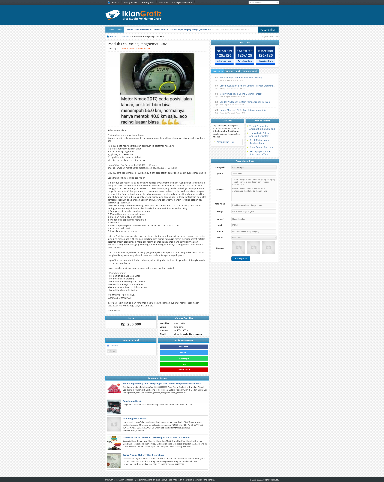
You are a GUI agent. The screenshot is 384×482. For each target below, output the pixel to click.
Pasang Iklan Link (225, 141)
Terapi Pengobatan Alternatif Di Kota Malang (262, 127)
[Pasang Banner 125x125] (224, 64)
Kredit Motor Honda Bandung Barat (259, 141)
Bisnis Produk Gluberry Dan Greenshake (143, 455)
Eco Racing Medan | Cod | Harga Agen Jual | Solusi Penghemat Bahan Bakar (162, 383)
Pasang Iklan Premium (182, 2)
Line (184, 364)
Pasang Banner (130, 2)
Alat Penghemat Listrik (135, 418)
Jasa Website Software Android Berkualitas (260, 134)
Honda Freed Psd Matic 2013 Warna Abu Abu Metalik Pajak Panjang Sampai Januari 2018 (169, 29)
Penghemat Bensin (132, 401)
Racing (112, 351)
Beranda (115, 2)
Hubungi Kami (148, 2)
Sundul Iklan (184, 370)
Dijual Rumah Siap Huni (261, 147)
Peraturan (163, 2)
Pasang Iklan (268, 29)
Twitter (183, 352)
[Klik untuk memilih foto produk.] (238, 247)
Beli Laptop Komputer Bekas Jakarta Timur (260, 153)
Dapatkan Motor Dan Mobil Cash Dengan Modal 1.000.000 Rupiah (156, 437)
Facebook (183, 346)
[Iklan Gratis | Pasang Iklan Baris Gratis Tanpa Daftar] (133, 19)
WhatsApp (184, 358)
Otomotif (114, 345)
